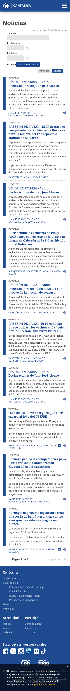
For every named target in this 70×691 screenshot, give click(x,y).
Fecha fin (12, 53)
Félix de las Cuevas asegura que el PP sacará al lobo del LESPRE (35, 414)
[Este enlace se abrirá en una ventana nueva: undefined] (6, 651)
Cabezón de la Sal (19, 177)
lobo (37, 445)
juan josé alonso (19, 113)
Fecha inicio (13, 43)
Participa (31, 618)
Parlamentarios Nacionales (23, 600)
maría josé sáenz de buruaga (26, 549)
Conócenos (11, 572)
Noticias (7, 623)
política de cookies (44, 684)
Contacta (30, 632)
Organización (10, 578)
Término (11, 33)
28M (24, 501)
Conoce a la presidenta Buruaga (26, 587)
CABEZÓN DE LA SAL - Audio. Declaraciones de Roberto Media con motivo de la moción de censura (35, 288)
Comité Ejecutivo (18, 591)
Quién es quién (11, 582)
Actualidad (11, 618)
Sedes (6, 604)
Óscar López (40, 177)
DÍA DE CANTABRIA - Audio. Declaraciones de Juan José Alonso (33, 84)
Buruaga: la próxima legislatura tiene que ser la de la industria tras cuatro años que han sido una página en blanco (36, 518)
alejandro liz (16, 271)
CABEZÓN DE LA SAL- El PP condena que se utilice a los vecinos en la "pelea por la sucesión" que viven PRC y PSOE (36, 327)
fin (65, 559)
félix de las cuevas (20, 445)
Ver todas (44, 71)
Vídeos (6, 628)
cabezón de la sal (34, 115)
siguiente (54, 559)
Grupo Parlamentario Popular (25, 595)
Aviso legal (9, 608)
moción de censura (44, 312)
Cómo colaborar (33, 623)
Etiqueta (11, 64)
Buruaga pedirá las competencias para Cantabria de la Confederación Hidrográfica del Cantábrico (37, 462)
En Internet (31, 628)
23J (20, 448)
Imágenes (8, 632)
